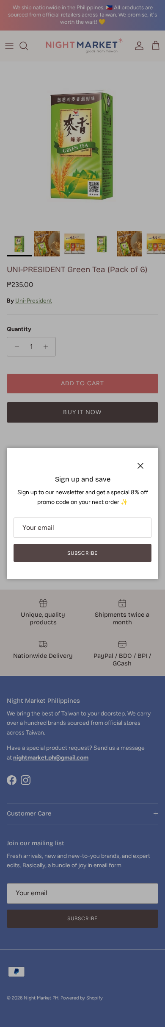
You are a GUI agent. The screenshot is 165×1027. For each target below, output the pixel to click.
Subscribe (82, 553)
